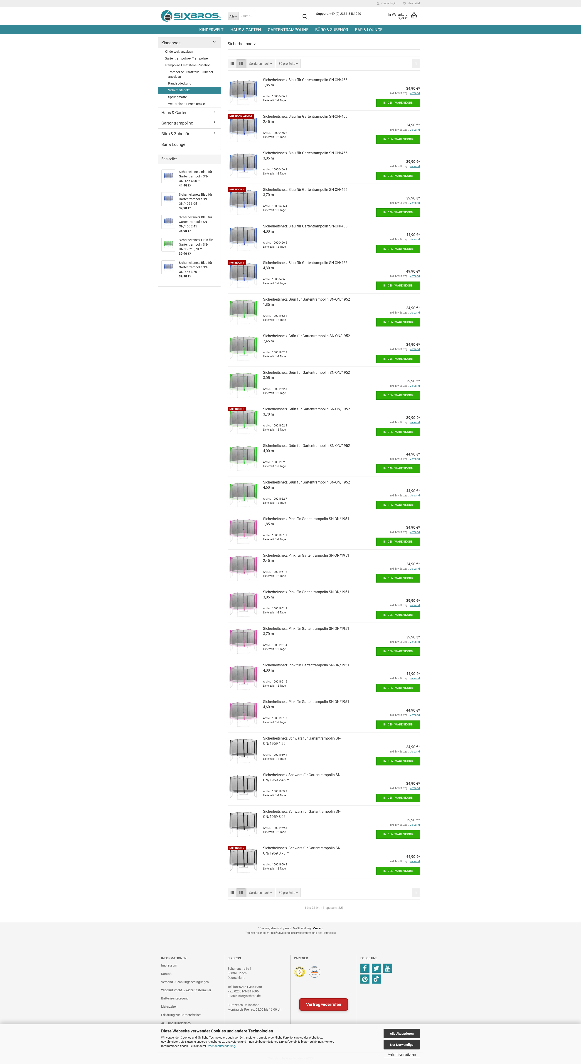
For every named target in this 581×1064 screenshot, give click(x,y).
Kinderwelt (211, 29)
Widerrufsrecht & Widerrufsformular (186, 990)
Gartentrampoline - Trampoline (186, 58)
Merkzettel (413, 3)
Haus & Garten (245, 29)
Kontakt (166, 974)
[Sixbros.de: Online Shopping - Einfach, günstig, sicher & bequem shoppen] (191, 16)
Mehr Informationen (402, 1054)
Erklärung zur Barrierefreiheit (181, 1015)
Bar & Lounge (368, 29)
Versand (318, 928)
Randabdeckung (179, 83)
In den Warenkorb (398, 102)
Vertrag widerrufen (323, 1004)
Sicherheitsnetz (179, 90)
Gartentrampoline (288, 29)
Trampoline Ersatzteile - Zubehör (187, 65)
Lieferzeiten (169, 1006)
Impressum (169, 965)
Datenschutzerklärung (221, 1046)
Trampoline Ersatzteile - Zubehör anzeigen (190, 74)
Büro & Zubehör (331, 29)
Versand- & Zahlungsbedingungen (185, 982)
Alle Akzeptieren (402, 1033)
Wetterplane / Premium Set (187, 104)
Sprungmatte (177, 97)
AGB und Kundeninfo (176, 1023)
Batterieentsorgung (175, 998)
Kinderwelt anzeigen (179, 51)
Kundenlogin (387, 3)
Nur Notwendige (402, 1045)
